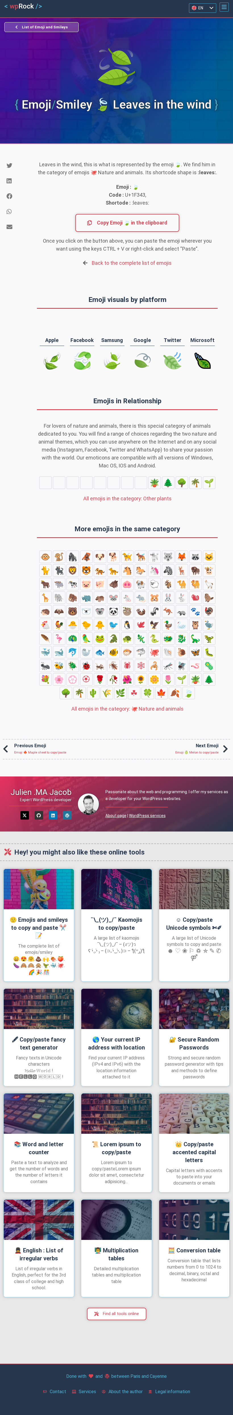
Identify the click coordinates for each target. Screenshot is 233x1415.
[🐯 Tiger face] (86, 570)
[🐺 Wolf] (168, 557)
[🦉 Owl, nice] (195, 625)
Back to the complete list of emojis (132, 263)
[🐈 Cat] (45, 570)
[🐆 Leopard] (113, 570)
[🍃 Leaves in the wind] (59, 482)
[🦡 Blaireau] (182, 611)
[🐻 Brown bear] (72, 611)
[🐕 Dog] (113, 557)
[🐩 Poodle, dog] (154, 557)
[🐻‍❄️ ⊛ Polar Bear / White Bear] (86, 611)
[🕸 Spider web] (141, 666)
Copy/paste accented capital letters (194, 1152)
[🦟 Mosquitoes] (168, 666)
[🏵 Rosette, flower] (86, 679)
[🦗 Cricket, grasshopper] (100, 666)
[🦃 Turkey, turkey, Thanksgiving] (209, 611)
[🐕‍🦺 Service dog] (141, 557)
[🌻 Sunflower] (141, 679)
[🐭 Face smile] (113, 597)
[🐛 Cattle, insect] (209, 652)
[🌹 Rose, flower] (100, 679)
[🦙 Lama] (209, 584)
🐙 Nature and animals (127, 709)
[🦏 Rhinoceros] (86, 597)
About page (115, 815)
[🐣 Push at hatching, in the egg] (72, 625)
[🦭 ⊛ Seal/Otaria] (86, 652)
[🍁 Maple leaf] (100, 482)
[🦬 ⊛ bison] (195, 570)
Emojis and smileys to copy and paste (39, 927)
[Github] (39, 815)
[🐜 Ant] (45, 666)
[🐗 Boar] (113, 584)
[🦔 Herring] (45, 611)
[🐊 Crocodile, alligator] (113, 638)
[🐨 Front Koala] (100, 611)
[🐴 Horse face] (127, 570)
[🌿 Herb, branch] (141, 482)
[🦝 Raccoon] (195, 557)
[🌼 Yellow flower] (154, 679)
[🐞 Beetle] (86, 666)
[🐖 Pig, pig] (100, 584)
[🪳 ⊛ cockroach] (113, 666)
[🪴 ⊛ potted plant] (154, 482)
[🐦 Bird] (113, 625)
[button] (224, 7)
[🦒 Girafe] (45, 597)
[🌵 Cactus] (113, 482)
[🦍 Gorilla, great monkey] (72, 557)
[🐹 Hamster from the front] (154, 597)
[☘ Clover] (72, 482)
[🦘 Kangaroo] (168, 611)
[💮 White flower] (72, 679)
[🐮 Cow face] (209, 570)
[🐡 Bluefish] (127, 652)
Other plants (127, 498)
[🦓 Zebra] (168, 570)
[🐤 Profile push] (86, 625)
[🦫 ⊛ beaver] (209, 597)
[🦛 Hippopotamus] (100, 597)
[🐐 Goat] (168, 584)
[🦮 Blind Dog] (127, 557)
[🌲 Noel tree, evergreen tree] (168, 482)
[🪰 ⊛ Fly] (182, 666)
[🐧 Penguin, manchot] (127, 625)
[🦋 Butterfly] (195, 652)
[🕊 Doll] (141, 625)
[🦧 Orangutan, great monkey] (86, 557)
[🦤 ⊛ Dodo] (209, 625)
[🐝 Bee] (59, 666)
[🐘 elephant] (59, 597)
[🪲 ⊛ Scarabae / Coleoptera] (72, 666)
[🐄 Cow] (72, 584)
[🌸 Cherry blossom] (59, 679)
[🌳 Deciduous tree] (182, 482)
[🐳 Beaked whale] (45, 652)
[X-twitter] (24, 815)
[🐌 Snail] (182, 652)
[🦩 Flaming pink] (59, 638)
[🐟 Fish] (100, 652)
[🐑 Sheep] (154, 584)
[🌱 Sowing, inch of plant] (209, 482)
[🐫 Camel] (195, 584)
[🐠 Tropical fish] (113, 652)
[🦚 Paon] (72, 638)
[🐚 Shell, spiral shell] (168, 652)
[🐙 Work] (154, 652)
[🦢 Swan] (182, 625)
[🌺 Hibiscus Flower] (127, 679)
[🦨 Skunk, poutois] (154, 611)
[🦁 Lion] (72, 570)
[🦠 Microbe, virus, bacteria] (209, 666)
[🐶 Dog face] (100, 557)
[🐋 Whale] (59, 652)
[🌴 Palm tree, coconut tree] (195, 482)
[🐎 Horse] (141, 570)
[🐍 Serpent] (154, 638)
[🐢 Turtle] (127, 638)
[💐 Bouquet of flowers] (45, 679)
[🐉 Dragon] (182, 638)
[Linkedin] (53, 815)
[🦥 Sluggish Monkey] (127, 611)
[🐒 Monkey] (59, 557)
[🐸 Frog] (100, 638)
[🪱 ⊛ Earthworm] (195, 666)
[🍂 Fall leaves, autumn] (45, 482)
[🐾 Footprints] (195, 611)
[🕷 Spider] (127, 666)
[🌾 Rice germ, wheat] (127, 482)
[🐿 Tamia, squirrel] (195, 597)
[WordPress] (67, 815)
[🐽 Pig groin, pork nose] (127, 584)
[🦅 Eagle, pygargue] (154, 625)
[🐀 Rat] (141, 597)
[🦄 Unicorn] (154, 570)
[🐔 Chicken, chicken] (45, 625)
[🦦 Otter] (141, 611)
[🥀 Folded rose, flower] (113, 679)
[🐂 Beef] (45, 584)
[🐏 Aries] (141, 584)
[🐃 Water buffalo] (59, 584)
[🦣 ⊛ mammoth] (72, 597)
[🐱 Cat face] (209, 557)
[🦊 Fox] (182, 557)
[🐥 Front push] (100, 625)
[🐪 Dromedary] (182, 584)
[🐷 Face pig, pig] (86, 584)
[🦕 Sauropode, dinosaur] (195, 638)
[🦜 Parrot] (86, 638)
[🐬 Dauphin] (72, 652)
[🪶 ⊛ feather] (45, 638)
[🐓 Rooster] (59, 625)
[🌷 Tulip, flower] (168, 679)
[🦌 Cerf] (182, 570)
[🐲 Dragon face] (168, 638)
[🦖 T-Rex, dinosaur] (209, 638)
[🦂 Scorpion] (154, 666)
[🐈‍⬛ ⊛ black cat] (59, 570)
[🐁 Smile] (127, 597)
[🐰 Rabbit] (168, 597)
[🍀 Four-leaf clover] (86, 482)
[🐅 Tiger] (100, 570)
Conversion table (194, 1250)
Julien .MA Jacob (41, 792)
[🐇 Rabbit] (182, 597)
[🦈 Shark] (141, 652)
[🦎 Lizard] (141, 638)
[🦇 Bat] (59, 611)
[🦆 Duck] (168, 625)
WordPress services (147, 815)
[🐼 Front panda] (113, 611)
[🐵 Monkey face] (45, 557)
